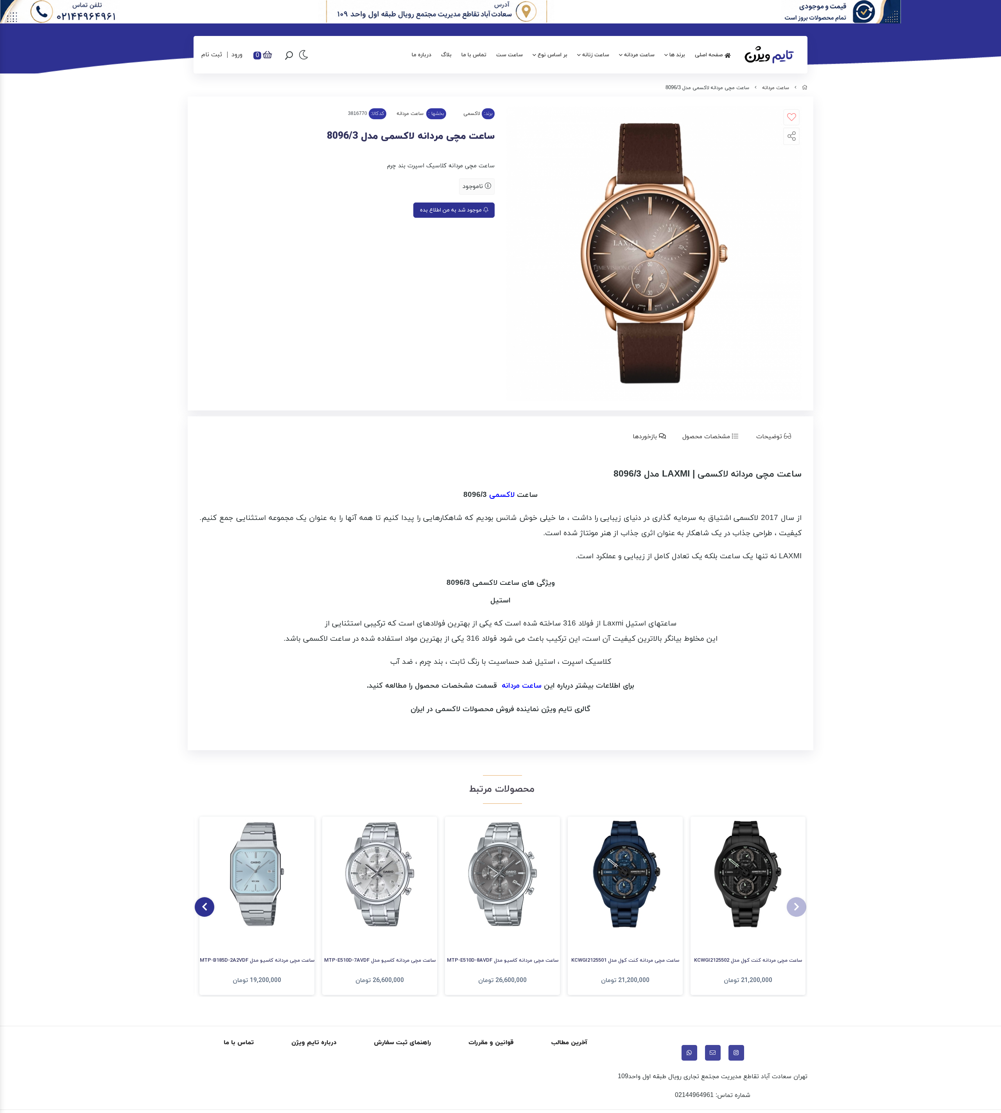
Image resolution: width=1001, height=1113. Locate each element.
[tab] (775, 437)
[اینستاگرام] (736, 1053)
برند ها (677, 55)
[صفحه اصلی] (804, 87)
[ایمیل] (713, 1053)
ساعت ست (509, 55)
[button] (796, 907)
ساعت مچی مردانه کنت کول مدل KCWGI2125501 (625, 960)
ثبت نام (211, 54)
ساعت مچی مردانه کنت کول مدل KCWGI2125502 (748, 960)
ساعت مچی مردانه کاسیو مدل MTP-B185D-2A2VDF (257, 960)
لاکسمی (471, 113)
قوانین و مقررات (491, 1042)
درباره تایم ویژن (313, 1042)
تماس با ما (473, 55)
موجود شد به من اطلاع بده (451, 210)
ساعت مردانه (639, 55)
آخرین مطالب (569, 1042)
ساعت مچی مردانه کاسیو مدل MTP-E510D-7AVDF (380, 960)
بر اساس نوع (552, 55)
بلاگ (446, 55)
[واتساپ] (689, 1053)
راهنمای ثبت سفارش (402, 1042)
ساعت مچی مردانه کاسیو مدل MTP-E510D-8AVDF (502, 960)
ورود (236, 54)
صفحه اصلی (710, 55)
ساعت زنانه (595, 55)
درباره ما (421, 55)
